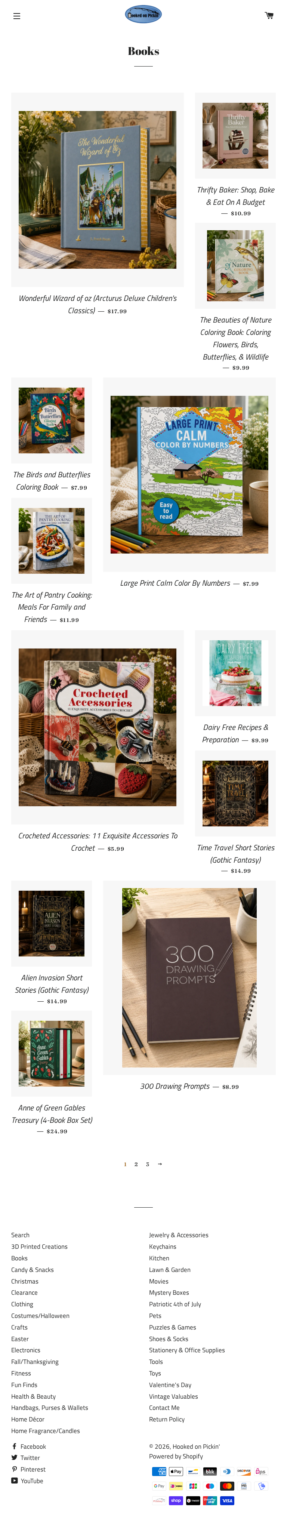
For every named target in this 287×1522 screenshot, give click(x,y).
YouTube (31, 1481)
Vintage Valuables (173, 1396)
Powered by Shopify (176, 1456)
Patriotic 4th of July (175, 1304)
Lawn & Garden (170, 1270)
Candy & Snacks (32, 1270)
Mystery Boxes (169, 1292)
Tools (156, 1362)
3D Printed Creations (39, 1246)
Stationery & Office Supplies (187, 1350)
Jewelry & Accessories (179, 1235)
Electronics (25, 1350)
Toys (155, 1373)
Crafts (19, 1327)
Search (20, 1235)
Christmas (24, 1281)
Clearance (24, 1292)
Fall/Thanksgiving (35, 1362)
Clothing (22, 1304)
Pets (155, 1316)
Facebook (32, 1446)
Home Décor (27, 1419)
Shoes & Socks (168, 1339)
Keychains (162, 1246)
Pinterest (32, 1469)
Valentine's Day (170, 1385)
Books (19, 1258)
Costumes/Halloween (40, 1316)
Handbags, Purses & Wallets (49, 1407)
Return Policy (167, 1419)
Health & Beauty (33, 1396)
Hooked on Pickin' (196, 1446)
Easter (20, 1339)
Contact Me (164, 1407)
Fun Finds (24, 1385)
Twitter (29, 1458)
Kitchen (159, 1258)
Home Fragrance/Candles (45, 1431)
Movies (159, 1281)
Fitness (21, 1373)
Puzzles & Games (172, 1327)
